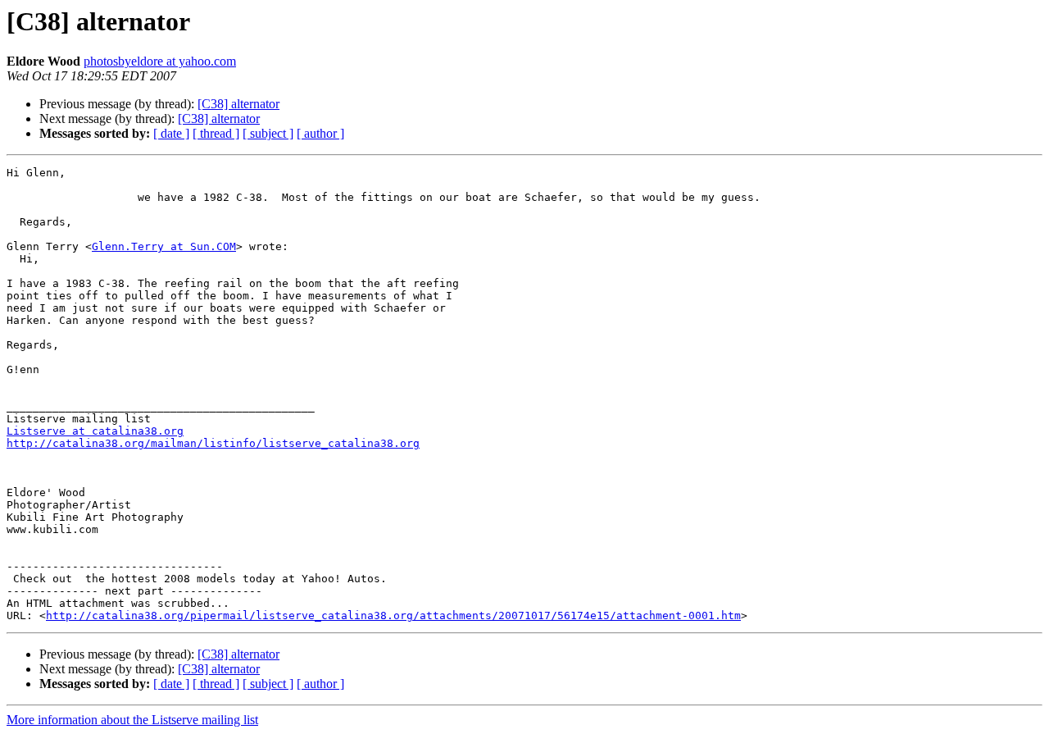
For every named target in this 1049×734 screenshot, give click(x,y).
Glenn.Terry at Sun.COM (164, 246)
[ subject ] (268, 133)
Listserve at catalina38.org (95, 431)
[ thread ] (216, 133)
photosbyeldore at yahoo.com (160, 61)
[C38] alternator (238, 104)
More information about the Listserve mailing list (132, 720)
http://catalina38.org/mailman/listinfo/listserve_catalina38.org (213, 443)
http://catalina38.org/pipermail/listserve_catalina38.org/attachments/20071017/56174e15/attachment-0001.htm (393, 615)
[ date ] (171, 133)
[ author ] (320, 133)
